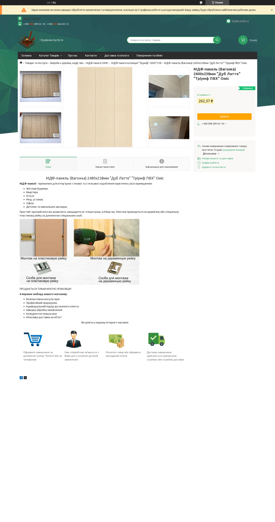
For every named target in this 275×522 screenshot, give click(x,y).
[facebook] (21, 378)
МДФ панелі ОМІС (97, 63)
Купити (224, 116)
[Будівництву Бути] (27, 39)
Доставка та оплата (116, 55)
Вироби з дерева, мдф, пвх (66, 63)
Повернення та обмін (149, 55)
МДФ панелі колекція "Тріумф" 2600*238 (136, 63)
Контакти (91, 55)
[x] (25, 378)
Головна (26, 55)
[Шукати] (217, 40)
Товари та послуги (36, 63)
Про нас (72, 55)
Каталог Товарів (49, 55)
